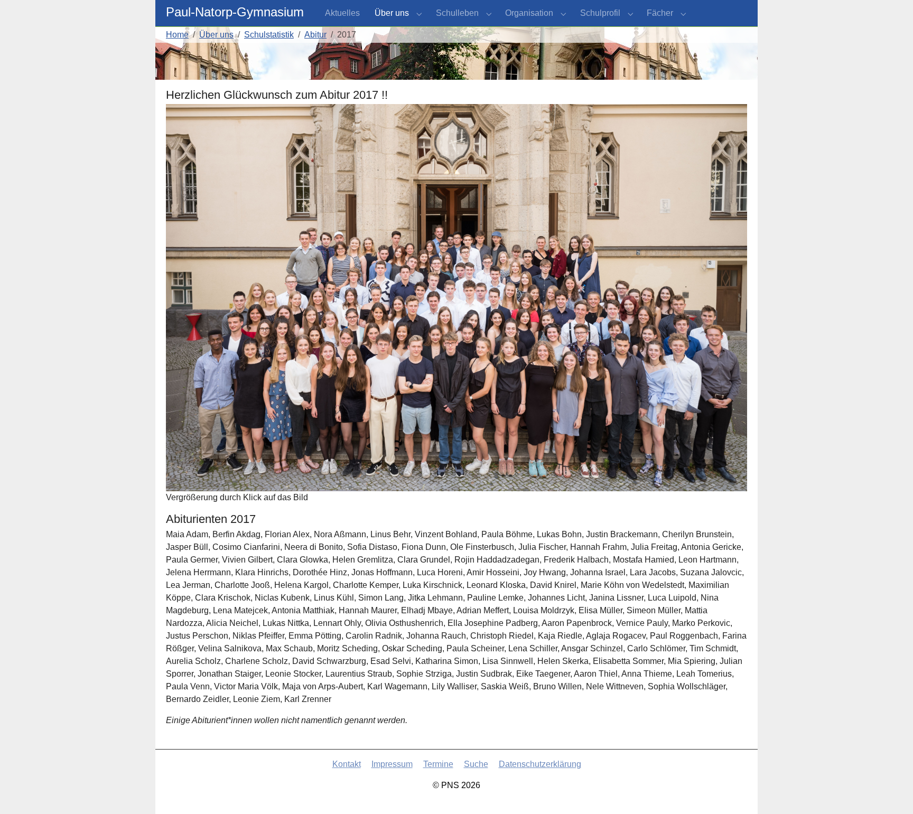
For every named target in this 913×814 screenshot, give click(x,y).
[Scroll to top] (889, 790)
